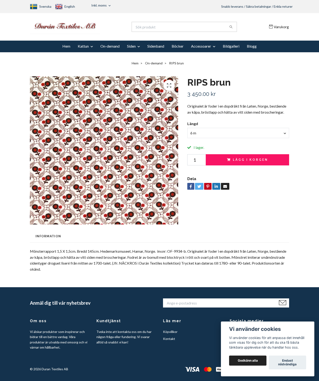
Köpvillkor (170, 334)
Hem (66, 48)
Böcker (178, 48)
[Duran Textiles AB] (95, 28)
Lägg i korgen (250, 162)
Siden (131, 48)
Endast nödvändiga (287, 362)
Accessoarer (201, 48)
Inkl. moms (99, 5)
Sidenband (155, 48)
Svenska (45, 6)
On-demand (110, 48)
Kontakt (169, 341)
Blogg (252, 48)
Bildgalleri (231, 48)
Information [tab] (48, 238)
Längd (192, 126)
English (69, 6)
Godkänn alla (248, 361)
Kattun (83, 48)
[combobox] (238, 135)
